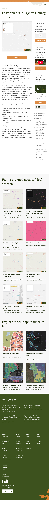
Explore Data (5, 8)
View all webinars (39, 107)
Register (40, 102)
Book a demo (40, 68)
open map (16, 57)
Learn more (41, 1)
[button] (8, 4)
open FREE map (40, 40)
